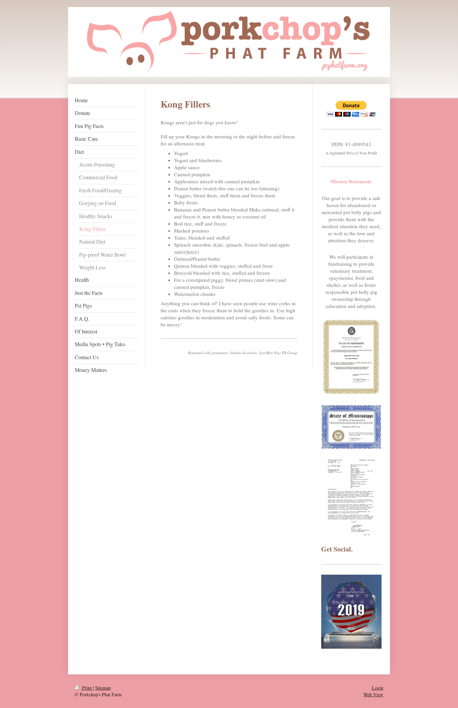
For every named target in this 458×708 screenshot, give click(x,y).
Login (377, 688)
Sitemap (103, 688)
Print (87, 688)
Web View (373, 694)
